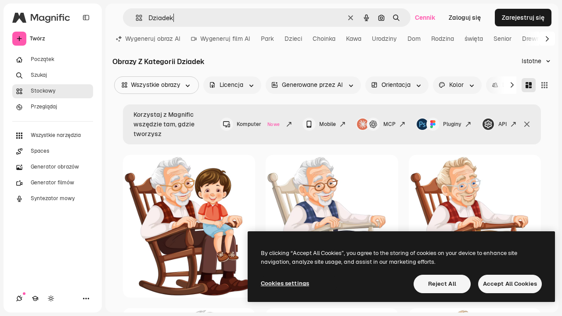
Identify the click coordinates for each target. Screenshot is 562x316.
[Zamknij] (526, 124)
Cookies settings (285, 283)
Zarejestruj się (523, 18)
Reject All (442, 283)
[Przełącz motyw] (51, 298)
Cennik (425, 18)
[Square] (544, 85)
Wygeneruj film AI (225, 39)
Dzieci (293, 39)
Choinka (324, 39)
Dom (414, 39)
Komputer (258, 124)
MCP (389, 124)
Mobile (327, 124)
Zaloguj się (465, 18)
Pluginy (452, 124)
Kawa (353, 39)
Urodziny (384, 39)
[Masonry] (529, 85)
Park (267, 39)
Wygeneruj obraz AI (152, 39)
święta (474, 39)
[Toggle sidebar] (86, 18)
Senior (503, 39)
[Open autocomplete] (135, 17)
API (502, 124)
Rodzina (442, 39)
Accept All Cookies (510, 283)
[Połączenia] (19, 298)
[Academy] (35, 298)
